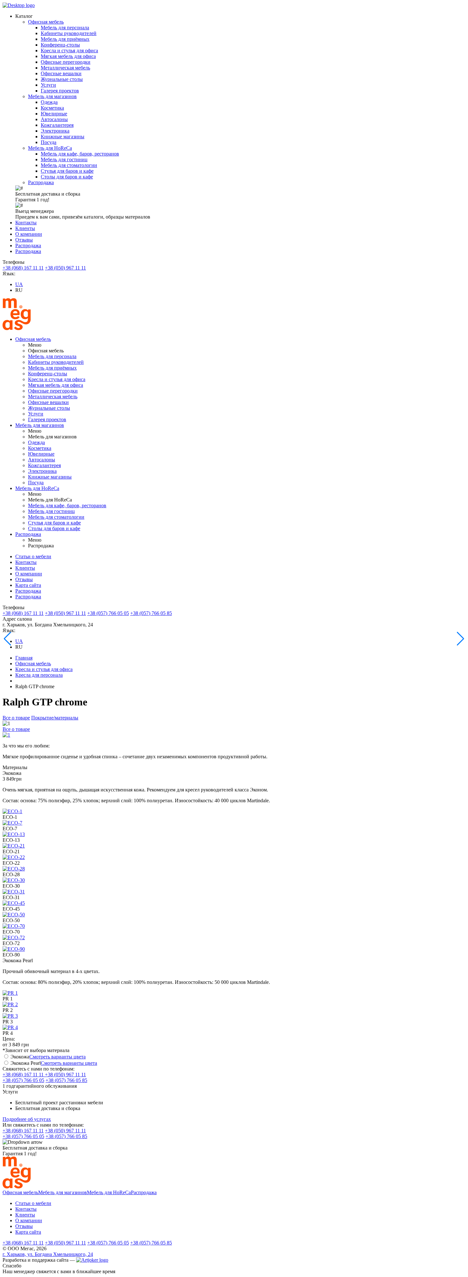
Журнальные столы (62, 79)
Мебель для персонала (65, 27)
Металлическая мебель (65, 67)
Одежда (49, 102)
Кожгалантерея (57, 125)
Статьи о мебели (33, 556)
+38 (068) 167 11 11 (23, 268)
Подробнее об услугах (27, 1119)
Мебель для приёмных (65, 39)
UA (19, 284)
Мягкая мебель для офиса (68, 56)
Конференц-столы (60, 44)
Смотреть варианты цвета (57, 1056)
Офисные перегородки (65, 62)
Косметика (52, 108)
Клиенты (25, 228)
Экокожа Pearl (26, 1063)
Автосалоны (54, 119)
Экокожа (20, 1056)
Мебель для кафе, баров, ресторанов (80, 153)
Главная (23, 657)
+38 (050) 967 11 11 (65, 268)
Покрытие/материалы (54, 717)
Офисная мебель (46, 22)
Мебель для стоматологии (69, 165)
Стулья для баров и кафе (67, 171)
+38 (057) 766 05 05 (108, 613)
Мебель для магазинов (52, 96)
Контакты (26, 222)
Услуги (48, 85)
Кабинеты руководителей (68, 33)
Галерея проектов (60, 90)
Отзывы (24, 239)
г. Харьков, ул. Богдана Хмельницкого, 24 (48, 1254)
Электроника (55, 130)
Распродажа (41, 182)
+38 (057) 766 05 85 (151, 613)
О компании (28, 234)
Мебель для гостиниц (64, 159)
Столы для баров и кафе (67, 176)
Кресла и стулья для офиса (69, 50)
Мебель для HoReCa (50, 148)
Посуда (48, 142)
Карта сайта (28, 585)
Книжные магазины (62, 136)
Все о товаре (16, 717)
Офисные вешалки (61, 73)
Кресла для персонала (39, 675)
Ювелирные (54, 113)
